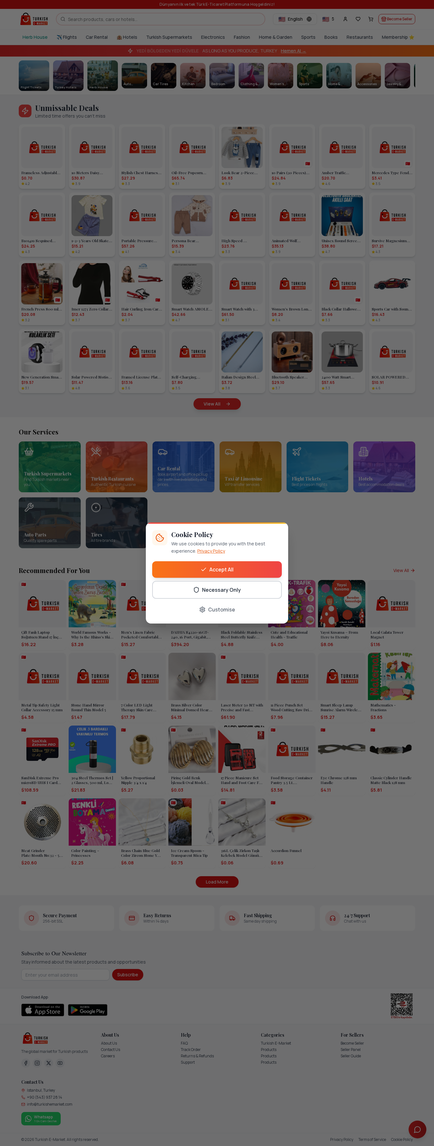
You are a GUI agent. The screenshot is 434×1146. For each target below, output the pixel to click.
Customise (221, 609)
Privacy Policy (211, 551)
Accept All (221, 569)
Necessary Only (221, 589)
